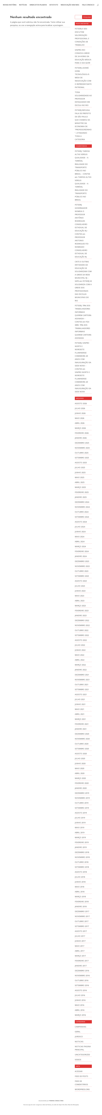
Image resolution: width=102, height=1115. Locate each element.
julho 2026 (80, 408)
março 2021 (80, 719)
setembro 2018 (82, 867)
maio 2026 (79, 418)
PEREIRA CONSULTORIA (56, 1101)
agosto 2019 (81, 813)
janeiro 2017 (81, 965)
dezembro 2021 (82, 674)
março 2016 (80, 1015)
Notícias (23, 5)
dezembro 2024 (82, 502)
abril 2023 (79, 600)
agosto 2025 (81, 462)
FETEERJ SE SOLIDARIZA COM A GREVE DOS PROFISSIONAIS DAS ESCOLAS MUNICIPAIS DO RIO (83, 291)
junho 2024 (80, 531)
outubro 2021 (81, 684)
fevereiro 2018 (82, 901)
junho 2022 (80, 650)
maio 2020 (79, 768)
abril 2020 (79, 773)
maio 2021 (79, 709)
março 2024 (80, 546)
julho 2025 (80, 467)
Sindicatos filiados (38, 5)
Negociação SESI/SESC (70, 5)
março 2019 (80, 837)
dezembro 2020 (82, 734)
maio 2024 (79, 536)
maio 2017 (79, 946)
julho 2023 (80, 586)
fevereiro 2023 (82, 610)
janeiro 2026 (81, 438)
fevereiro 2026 (82, 433)
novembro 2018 (82, 857)
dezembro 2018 (82, 852)
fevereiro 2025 (82, 492)
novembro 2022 (82, 625)
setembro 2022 (82, 635)
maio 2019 (79, 827)
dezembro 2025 (82, 443)
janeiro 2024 (81, 556)
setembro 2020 (82, 748)
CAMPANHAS (80, 1027)
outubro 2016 (81, 980)
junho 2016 (80, 1000)
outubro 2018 (81, 862)
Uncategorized (82, 1054)
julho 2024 (80, 526)
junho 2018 (80, 882)
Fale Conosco (88, 5)
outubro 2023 (81, 571)
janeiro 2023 (81, 615)
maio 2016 (79, 1005)
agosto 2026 (81, 403)
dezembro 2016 (82, 970)
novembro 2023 (82, 566)
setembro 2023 (82, 576)
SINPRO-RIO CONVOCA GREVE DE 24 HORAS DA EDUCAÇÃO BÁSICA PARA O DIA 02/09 (83, 56)
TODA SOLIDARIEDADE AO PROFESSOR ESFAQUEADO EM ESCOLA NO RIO (83, 98)
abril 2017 (79, 951)
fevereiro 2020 (82, 783)
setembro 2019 (82, 808)
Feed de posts (81, 1076)
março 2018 (80, 896)
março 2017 (80, 956)
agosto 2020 (81, 753)
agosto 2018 (81, 872)
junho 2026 (80, 413)
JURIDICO (79, 1036)
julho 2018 (80, 877)
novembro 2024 (82, 507)
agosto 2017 (81, 931)
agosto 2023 (81, 581)
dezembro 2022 (82, 620)
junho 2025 (80, 472)
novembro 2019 (82, 798)
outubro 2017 (81, 921)
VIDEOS (78, 1059)
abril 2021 (79, 714)
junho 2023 (80, 591)
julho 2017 (80, 936)
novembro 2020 (82, 739)
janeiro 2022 (81, 669)
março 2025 (80, 487)
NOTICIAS (79, 1041)
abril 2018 (79, 891)
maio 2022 (79, 655)
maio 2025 (79, 477)
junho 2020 (80, 763)
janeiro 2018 (81, 906)
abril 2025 (79, 482)
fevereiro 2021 (82, 724)
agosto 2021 (81, 694)
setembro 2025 (82, 457)
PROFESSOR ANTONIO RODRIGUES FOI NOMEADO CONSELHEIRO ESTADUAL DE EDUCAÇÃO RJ (81, 247)
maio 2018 (79, 887)
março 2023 (80, 605)
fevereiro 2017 (82, 960)
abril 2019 (79, 832)
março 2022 (80, 665)
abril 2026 (79, 423)
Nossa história (9, 5)
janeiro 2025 (81, 497)
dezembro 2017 (82, 911)
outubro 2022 (81, 630)
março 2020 (80, 778)
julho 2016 (80, 995)
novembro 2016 (82, 975)
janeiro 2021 (81, 729)
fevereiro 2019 (82, 842)
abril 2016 (79, 1010)
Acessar (78, 1071)
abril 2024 (79, 541)
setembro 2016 (82, 985)
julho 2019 (80, 817)
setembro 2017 (82, 926)
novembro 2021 (82, 679)
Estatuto (54, 5)
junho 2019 (80, 822)
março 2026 (80, 428)
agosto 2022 (81, 640)
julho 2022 (80, 645)
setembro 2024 (82, 517)
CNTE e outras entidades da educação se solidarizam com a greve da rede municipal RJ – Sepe (83, 271)
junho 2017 (80, 941)
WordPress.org (82, 1089)
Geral (77, 1031)
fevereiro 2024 (82, 551)
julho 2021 (80, 699)
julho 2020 (80, 758)
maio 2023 (79, 596)
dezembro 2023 (82, 561)
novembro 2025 (82, 448)
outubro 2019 (81, 803)
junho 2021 (80, 704)
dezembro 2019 (82, 793)
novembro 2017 (82, 916)
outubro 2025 (81, 453)
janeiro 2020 (81, 788)
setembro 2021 (82, 689)
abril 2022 (79, 660)
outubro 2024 (81, 512)
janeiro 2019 (81, 847)
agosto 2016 (81, 990)
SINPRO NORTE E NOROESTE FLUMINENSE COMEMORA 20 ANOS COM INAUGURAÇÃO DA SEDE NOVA (83, 382)
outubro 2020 (81, 744)
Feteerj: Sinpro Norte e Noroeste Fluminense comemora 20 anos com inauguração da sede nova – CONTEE (83, 356)
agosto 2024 (81, 522)
